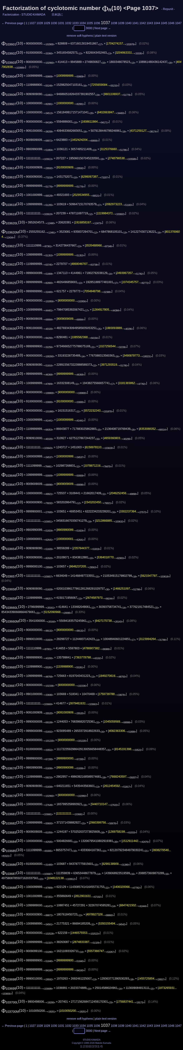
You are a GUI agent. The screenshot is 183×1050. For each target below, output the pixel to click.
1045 (164, 23)
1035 (89, 23)
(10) (12, 43)
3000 (89, 27)
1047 (178, 23)
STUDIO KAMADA (33, 14)
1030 (54, 23)
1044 (157, 23)
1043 (150, 23)
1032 (68, 23)
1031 (61, 23)
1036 (97, 23)
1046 (171, 23)
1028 (39, 23)
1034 (82, 23)
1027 (32, 23)
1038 (114, 23)
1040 (128, 23)
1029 (47, 23)
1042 (142, 23)
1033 (75, 23)
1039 (121, 23)
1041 (135, 23)
